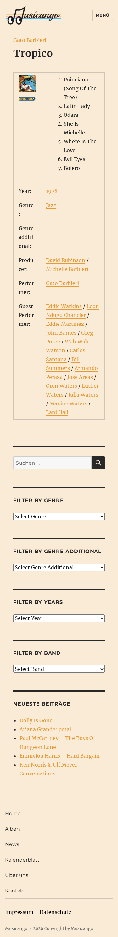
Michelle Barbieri (67, 269)
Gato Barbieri (29, 40)
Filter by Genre (38, 501)
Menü (103, 15)
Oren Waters (61, 386)
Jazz (51, 205)
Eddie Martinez (65, 324)
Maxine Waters (68, 403)
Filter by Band (37, 653)
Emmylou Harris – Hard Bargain (60, 756)
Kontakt (15, 891)
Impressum (19, 912)
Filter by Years (38, 602)
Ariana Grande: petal (45, 729)
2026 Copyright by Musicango (63, 928)
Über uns (16, 875)
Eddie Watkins (64, 306)
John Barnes (61, 333)
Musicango (16, 928)
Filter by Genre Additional (57, 551)
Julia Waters (83, 394)
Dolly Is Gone (36, 720)
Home (13, 813)
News (12, 844)
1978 (52, 191)
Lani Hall (57, 412)
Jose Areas (80, 377)
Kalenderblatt (22, 860)
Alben (12, 829)
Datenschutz (55, 912)
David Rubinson (65, 260)
